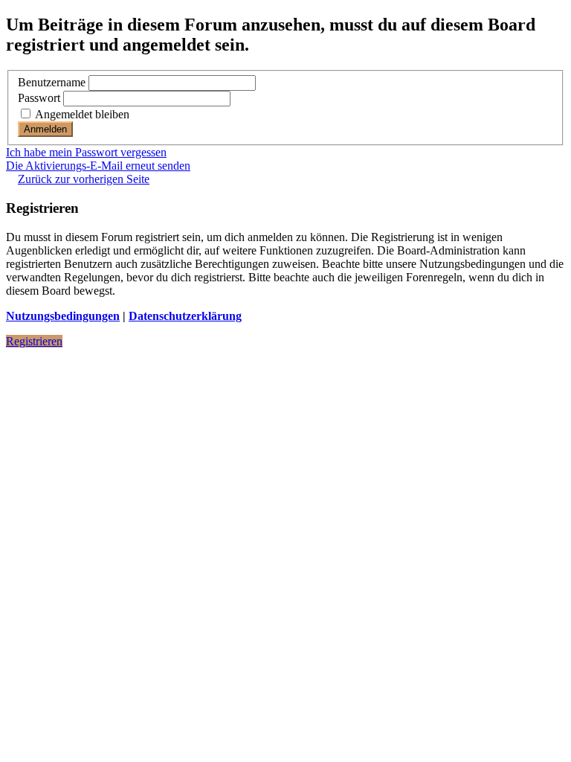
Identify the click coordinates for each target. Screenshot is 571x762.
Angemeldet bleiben (81, 114)
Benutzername (52, 82)
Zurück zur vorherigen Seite (83, 179)
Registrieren (34, 341)
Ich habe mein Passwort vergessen (86, 152)
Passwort (39, 98)
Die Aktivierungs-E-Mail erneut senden (98, 165)
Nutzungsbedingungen (63, 316)
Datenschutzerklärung (185, 316)
